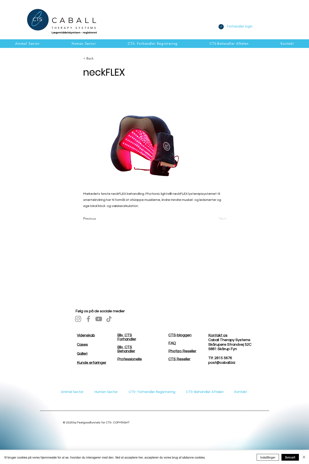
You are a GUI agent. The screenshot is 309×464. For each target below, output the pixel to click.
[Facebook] (88, 319)
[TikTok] (109, 319)
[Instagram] (78, 319)
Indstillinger (267, 457)
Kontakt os (217, 335)
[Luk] (303, 457)
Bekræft (290, 457)
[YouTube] (99, 319)
